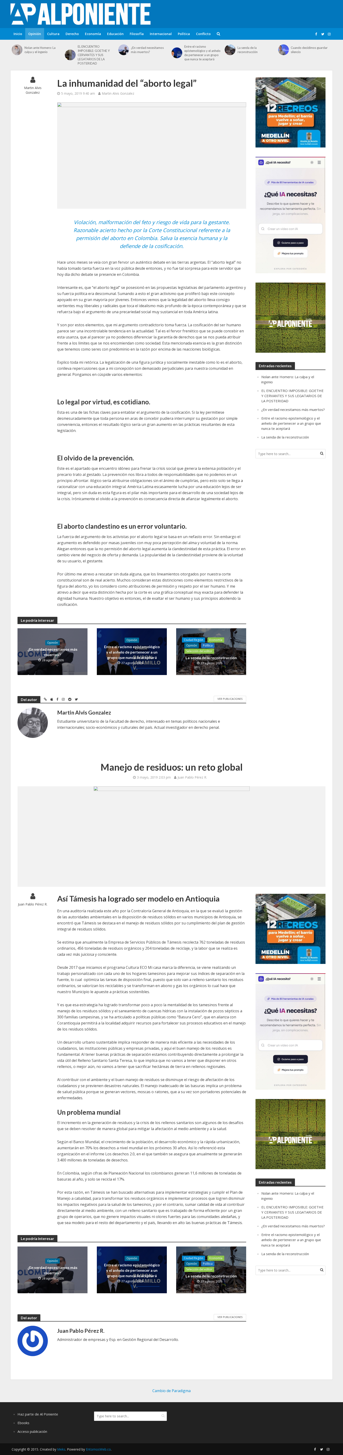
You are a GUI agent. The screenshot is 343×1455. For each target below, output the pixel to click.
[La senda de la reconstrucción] (230, 49)
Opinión (34, 34)
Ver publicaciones (229, 699)
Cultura (53, 34)
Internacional (161, 34)
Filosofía (137, 34)
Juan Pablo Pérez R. (192, 777)
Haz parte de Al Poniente (38, 1414)
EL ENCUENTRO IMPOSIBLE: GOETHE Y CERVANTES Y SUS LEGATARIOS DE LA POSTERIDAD (94, 55)
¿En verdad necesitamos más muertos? (147, 50)
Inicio (18, 34)
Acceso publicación (32, 1431)
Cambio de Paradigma (171, 1390)
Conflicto (203, 34)
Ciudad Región (193, 640)
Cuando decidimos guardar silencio (309, 50)
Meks (61, 1449)
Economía (93, 34)
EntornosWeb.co (98, 1449)
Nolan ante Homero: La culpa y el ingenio (40, 50)
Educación (115, 34)
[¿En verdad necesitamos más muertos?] (123, 49)
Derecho (72, 34)
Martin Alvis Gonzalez (33, 90)
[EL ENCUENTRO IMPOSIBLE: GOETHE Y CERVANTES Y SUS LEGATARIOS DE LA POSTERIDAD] (70, 55)
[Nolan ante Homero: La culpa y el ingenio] (17, 49)
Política (184, 34)
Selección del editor (199, 651)
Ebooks (23, 1422)
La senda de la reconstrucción (248, 50)
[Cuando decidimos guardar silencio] (283, 49)
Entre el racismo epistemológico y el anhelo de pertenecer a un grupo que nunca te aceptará (202, 53)
